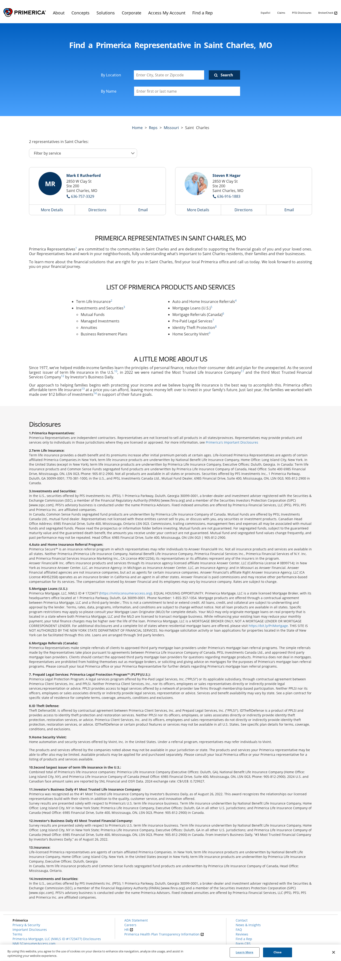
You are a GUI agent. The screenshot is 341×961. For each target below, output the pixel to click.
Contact (242, 920)
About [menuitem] (58, 13)
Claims (281, 12)
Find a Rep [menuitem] (202, 13)
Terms (17, 934)
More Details (52, 209)
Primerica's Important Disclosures (232, 442)
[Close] (333, 952)
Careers (130, 925)
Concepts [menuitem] (80, 13)
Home (137, 127)
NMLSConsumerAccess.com (34, 943)
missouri (171, 127)
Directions (97, 209)
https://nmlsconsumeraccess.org (125, 593)
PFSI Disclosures (301, 12)
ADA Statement (136, 920)
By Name (108, 91)
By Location (111, 75)
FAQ (239, 929)
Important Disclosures (30, 929)
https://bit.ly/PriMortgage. (269, 625)
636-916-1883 (228, 196)
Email (143, 209)
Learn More (244, 952)
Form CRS (243, 943)
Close (277, 952)
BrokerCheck (326, 12)
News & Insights (248, 925)
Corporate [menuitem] (131, 13)
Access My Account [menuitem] (166, 13)
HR (127, 929)
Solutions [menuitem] (106, 13)
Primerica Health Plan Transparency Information (162, 934)
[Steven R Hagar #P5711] (196, 183)
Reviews (242, 934)
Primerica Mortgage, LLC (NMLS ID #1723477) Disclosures (57, 939)
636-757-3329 (82, 196)
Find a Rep (244, 939)
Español (265, 12)
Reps (153, 127)
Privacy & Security (26, 925)
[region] (170, 953)
